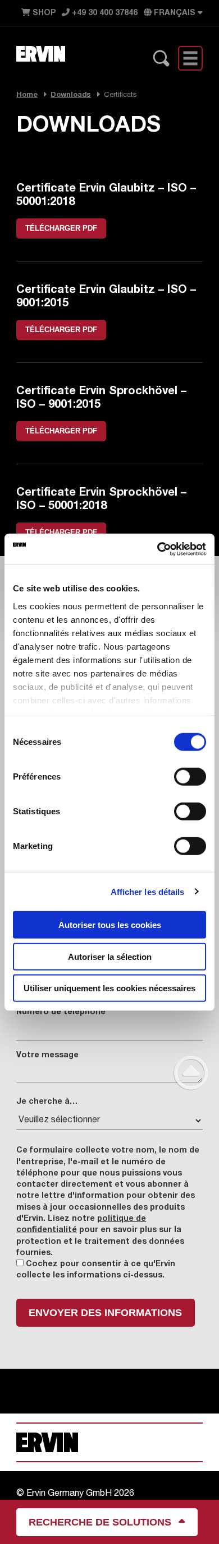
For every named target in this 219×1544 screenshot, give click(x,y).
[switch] (190, 777)
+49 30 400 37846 (104, 13)
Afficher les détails (148, 891)
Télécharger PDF (61, 228)
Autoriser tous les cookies (109, 925)
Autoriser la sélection (110, 956)
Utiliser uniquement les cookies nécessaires (109, 988)
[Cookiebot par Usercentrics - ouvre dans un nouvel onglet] (157, 549)
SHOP (43, 13)
